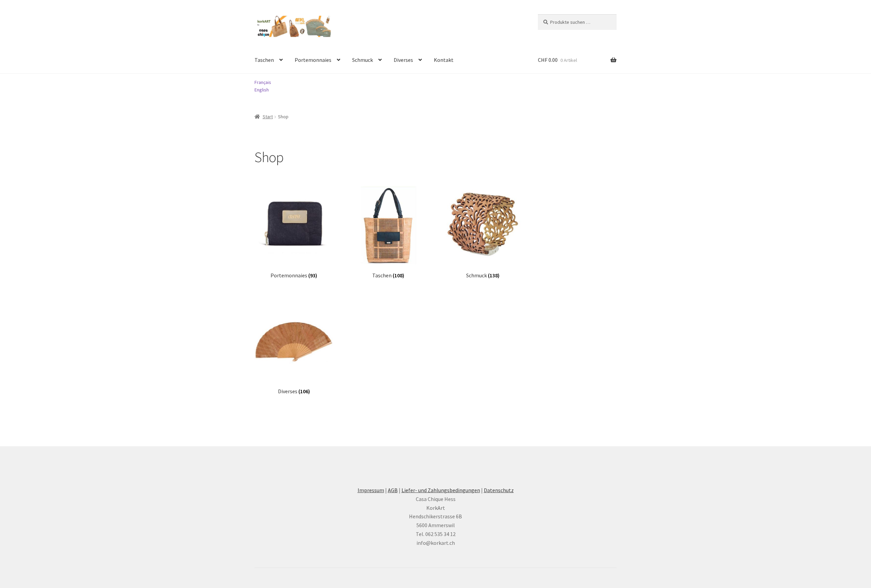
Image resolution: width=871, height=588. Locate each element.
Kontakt (444, 59)
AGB (393, 490)
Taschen (264, 59)
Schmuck (362, 59)
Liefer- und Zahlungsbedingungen (440, 490)
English (261, 90)
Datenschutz (499, 490)
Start (268, 117)
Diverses (403, 59)
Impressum (371, 490)
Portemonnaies (313, 59)
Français (262, 82)
